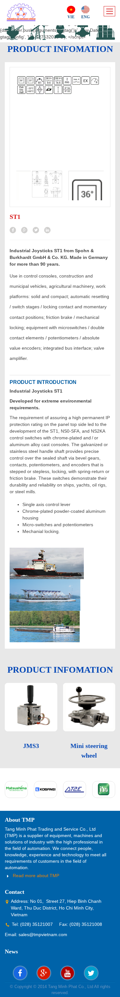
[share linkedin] (47, 230)
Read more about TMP (36, 875)
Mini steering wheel (89, 750)
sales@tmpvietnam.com (43, 934)
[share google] (24, 230)
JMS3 (31, 745)
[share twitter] (36, 230)
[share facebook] (13, 230)
